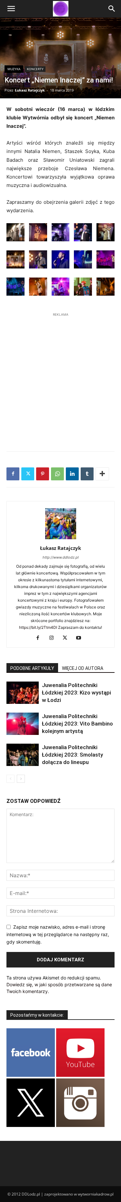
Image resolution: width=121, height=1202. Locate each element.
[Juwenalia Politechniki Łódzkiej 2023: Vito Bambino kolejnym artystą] (22, 724)
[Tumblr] (87, 473)
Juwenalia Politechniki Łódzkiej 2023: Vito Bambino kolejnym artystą (77, 723)
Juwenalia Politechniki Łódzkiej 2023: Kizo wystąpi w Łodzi (76, 692)
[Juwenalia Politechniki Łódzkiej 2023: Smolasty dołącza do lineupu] (22, 755)
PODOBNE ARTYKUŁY (32, 668)
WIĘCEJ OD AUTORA (82, 668)
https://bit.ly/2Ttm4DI (38, 627)
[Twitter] (27, 473)
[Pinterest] (42, 473)
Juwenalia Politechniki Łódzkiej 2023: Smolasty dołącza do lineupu (72, 754)
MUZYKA (13, 69)
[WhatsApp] (57, 473)
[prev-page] (10, 779)
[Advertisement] (60, 378)
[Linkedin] (72, 473)
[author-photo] (60, 539)
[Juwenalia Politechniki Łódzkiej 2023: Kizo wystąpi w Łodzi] (22, 693)
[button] (11, 8)
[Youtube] (81, 638)
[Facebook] (12, 473)
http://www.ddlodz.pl (61, 557)
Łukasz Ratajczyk (30, 90)
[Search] (112, 8)
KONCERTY (35, 69)
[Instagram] (53, 638)
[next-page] (21, 779)
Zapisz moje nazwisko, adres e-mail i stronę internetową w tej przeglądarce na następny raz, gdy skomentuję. (57, 934)
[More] (102, 473)
